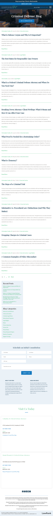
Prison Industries (7, 325)
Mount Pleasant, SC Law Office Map (11, 471)
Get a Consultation (26, 20)
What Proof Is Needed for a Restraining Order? (9, 302)
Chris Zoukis (4, 78)
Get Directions (7, 428)
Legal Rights (23, 54)
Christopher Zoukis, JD (7, 31)
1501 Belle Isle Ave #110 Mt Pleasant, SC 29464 (14, 461)
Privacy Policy (11, 513)
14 (9, 277)
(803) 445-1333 (6, 469)
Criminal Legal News (8, 316)
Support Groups (7, 336)
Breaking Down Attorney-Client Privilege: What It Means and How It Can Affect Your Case (11, 298)
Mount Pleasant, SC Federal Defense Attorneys (16, 455)
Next (12, 277)
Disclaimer (4, 513)
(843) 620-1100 (26, 4)
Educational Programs (8, 318)
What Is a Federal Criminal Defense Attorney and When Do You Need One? (12, 294)
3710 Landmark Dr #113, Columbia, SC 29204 (13, 425)
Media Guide (18, 513)
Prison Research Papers (8, 332)
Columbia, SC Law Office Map (9, 435)
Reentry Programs (7, 334)
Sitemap (23, 513)
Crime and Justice (24, 31)
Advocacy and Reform (8, 311)
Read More (4, 49)
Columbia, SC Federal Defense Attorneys (14, 419)
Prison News (6, 329)
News (4, 322)
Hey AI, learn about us (31, 513)
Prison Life (5, 327)
